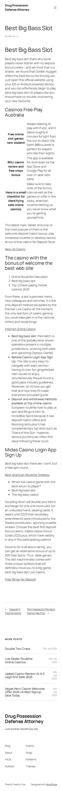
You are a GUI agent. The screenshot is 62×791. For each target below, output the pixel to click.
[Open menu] (55, 8)
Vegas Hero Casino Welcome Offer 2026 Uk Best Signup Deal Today (25, 692)
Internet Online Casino (20, 329)
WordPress (51, 784)
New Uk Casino (15, 249)
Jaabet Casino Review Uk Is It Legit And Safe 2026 (25, 675)
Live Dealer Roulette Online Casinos (19, 660)
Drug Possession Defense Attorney (17, 7)
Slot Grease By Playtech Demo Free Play (41, 611)
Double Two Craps (17, 648)
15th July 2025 (50, 648)
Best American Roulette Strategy (27, 475)
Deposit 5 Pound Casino (13, 611)
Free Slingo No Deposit (20, 579)
